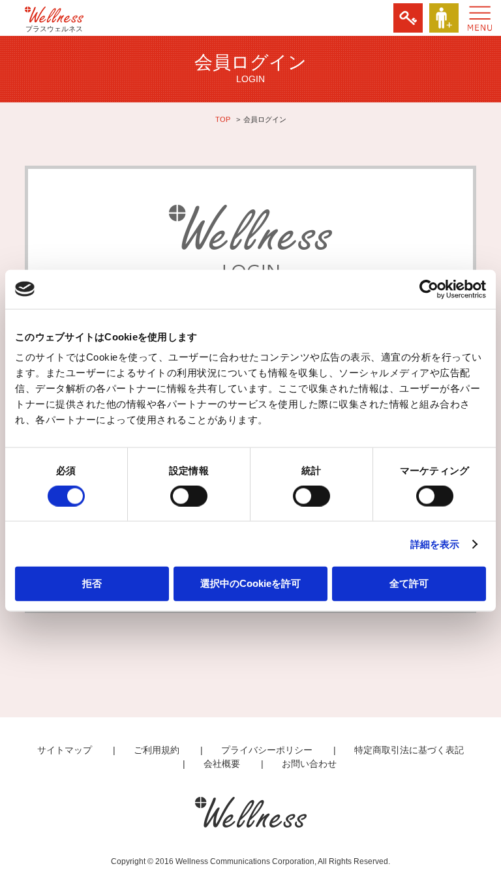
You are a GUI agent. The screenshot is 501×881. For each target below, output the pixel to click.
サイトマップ (64, 750)
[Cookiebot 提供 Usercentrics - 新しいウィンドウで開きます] (429, 289)
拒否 (92, 583)
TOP (222, 119)
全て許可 (409, 583)
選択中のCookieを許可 (250, 583)
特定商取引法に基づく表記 (409, 750)
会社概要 (222, 763)
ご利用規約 (156, 750)
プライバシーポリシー (266, 750)
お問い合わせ (309, 763)
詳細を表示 (435, 543)
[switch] (188, 495)
